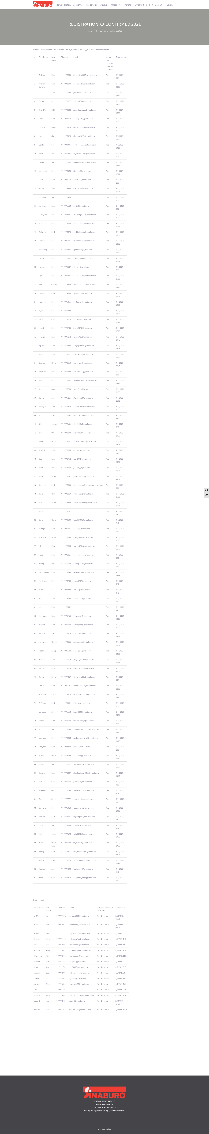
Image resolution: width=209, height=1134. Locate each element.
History (67, 5)
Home (59, 5)
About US (77, 5)
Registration (91, 5)
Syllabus (103, 5)
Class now (115, 5)
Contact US (157, 5)
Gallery (170, 5)
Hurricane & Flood (142, 5)
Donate (127, 5)
